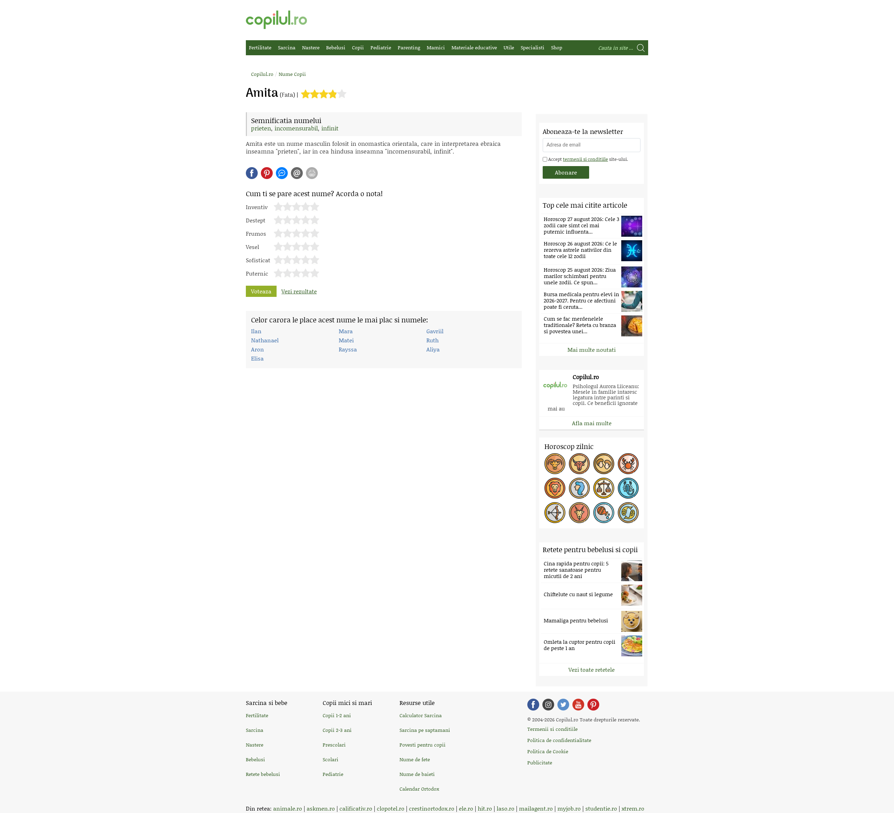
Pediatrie (381, 47)
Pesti (628, 512)
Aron (257, 349)
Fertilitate (260, 47)
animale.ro (287, 808)
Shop (556, 47)
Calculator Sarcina (421, 715)
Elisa (257, 358)
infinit (329, 128)
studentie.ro (601, 808)
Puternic (257, 272)
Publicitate (539, 762)
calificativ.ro (355, 808)
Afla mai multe (591, 423)
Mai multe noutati (591, 349)
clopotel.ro (390, 808)
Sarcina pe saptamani (425, 730)
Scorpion (628, 488)
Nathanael (265, 340)
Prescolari (334, 744)
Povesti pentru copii (423, 744)
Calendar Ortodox (419, 788)
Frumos (256, 232)
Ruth (432, 340)
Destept (255, 219)
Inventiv (257, 206)
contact (297, 173)
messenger (282, 173)
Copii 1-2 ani (337, 715)
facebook (252, 173)
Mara (346, 331)
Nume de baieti (417, 774)
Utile (509, 47)
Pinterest (267, 173)
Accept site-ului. (587, 159)
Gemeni (603, 463)
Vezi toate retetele (592, 669)
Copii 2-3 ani (337, 730)
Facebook (533, 705)
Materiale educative (474, 47)
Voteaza (261, 291)
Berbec (554, 463)
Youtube (578, 705)
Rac (628, 463)
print (312, 173)
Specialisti (532, 47)
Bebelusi (335, 47)
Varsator (603, 512)
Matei (346, 340)
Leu (554, 488)
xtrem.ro (633, 808)
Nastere (311, 47)
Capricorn (579, 512)
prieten (261, 128)
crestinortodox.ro (431, 808)
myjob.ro (569, 808)
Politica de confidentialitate (559, 740)
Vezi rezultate (299, 291)
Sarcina (286, 47)
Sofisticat (258, 259)
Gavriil (435, 331)
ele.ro (466, 808)
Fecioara (579, 488)
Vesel (252, 246)
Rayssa (348, 349)
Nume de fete (415, 759)
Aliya (433, 349)
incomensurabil (296, 128)
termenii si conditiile (585, 159)
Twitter (563, 705)
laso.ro (505, 808)
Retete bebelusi (263, 774)
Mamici (436, 47)
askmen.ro (321, 808)
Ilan (256, 331)
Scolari (330, 759)
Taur (579, 463)
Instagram (548, 705)
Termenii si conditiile (552, 729)
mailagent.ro (536, 808)
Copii (358, 47)
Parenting (409, 47)
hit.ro (485, 808)
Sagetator (554, 512)
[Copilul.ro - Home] (276, 19)
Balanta (603, 488)
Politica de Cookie (547, 751)
